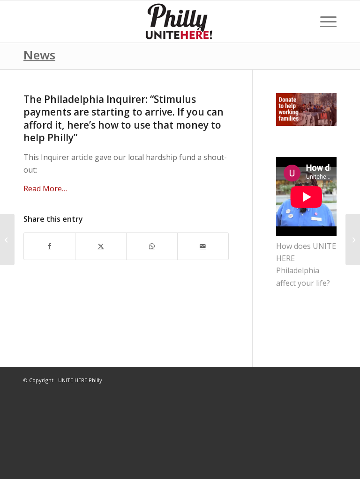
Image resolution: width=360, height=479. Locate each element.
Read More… (45, 188)
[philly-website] (180, 21)
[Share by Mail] (203, 246)
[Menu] (324, 21)
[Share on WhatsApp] (152, 246)
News (39, 54)
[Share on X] (100, 246)
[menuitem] (324, 21)
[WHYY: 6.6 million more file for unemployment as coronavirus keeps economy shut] (7, 239)
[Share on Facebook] (49, 246)
